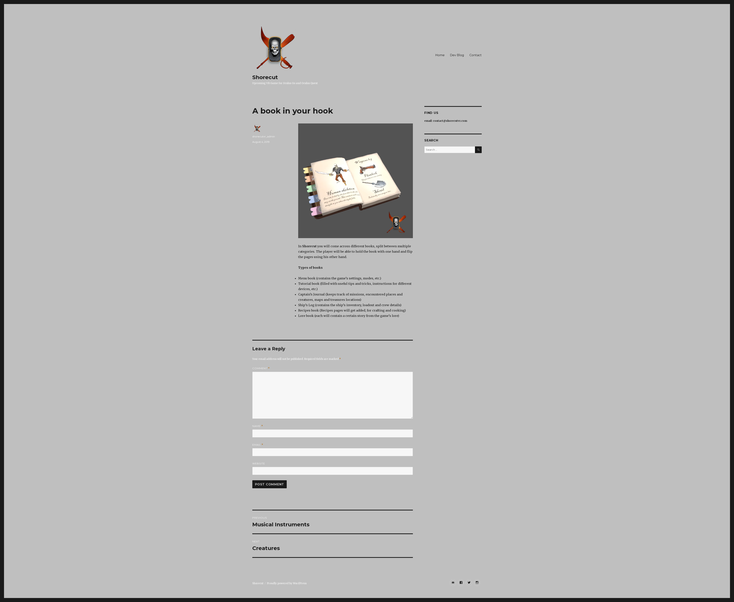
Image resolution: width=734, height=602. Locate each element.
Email (257, 444)
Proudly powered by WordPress (287, 583)
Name (257, 426)
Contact (475, 55)
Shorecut (265, 77)
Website (258, 463)
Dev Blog (457, 55)
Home (440, 55)
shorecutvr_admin (263, 136)
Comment (261, 368)
